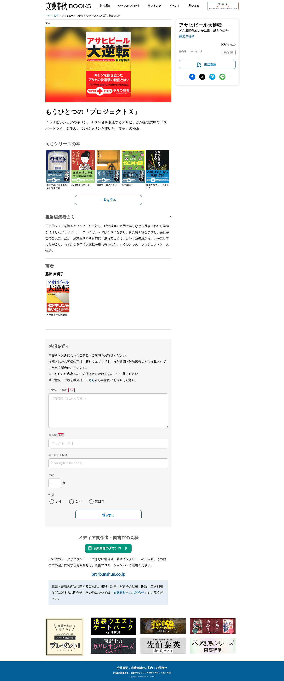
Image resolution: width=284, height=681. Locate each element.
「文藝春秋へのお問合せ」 (128, 592)
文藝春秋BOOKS (68, 6)
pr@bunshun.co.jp (108, 574)
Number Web (153, 673)
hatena (212, 77)
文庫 (56, 15)
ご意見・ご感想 (57, 390)
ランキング (154, 5)
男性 (58, 501)
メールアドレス (57, 455)
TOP (47, 15)
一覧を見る (108, 200)
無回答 (99, 501)
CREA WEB (166, 673)
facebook (192, 77)
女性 (78, 501)
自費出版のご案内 (142, 668)
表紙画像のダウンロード (110, 548)
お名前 (52, 435)
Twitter (202, 77)
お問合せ (161, 668)
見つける (193, 5)
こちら (90, 380)
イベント (174, 5)
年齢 (51, 475)
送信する (108, 515)
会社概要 (122, 668)
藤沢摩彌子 (187, 36)
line (222, 77)
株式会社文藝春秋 (120, 673)
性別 (51, 495)
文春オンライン (138, 673)
